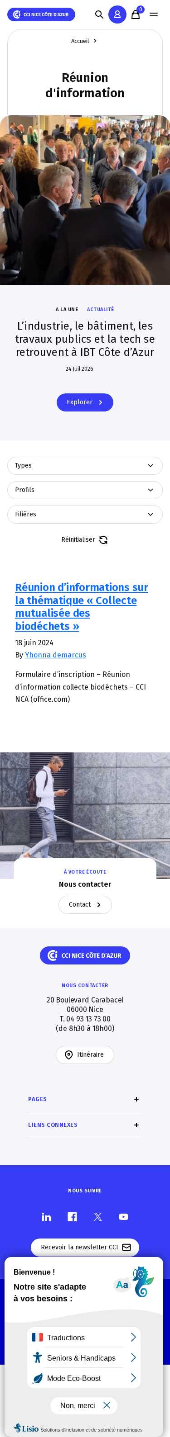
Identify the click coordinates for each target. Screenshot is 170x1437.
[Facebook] (72, 1216)
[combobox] (85, 466)
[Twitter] (97, 1216)
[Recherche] (99, 14)
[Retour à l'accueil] (41, 14)
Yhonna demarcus (55, 655)
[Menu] (154, 14)
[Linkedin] (46, 1216)
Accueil (80, 41)
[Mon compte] (117, 14)
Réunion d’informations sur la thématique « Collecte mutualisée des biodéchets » (81, 607)
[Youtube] (123, 1216)
